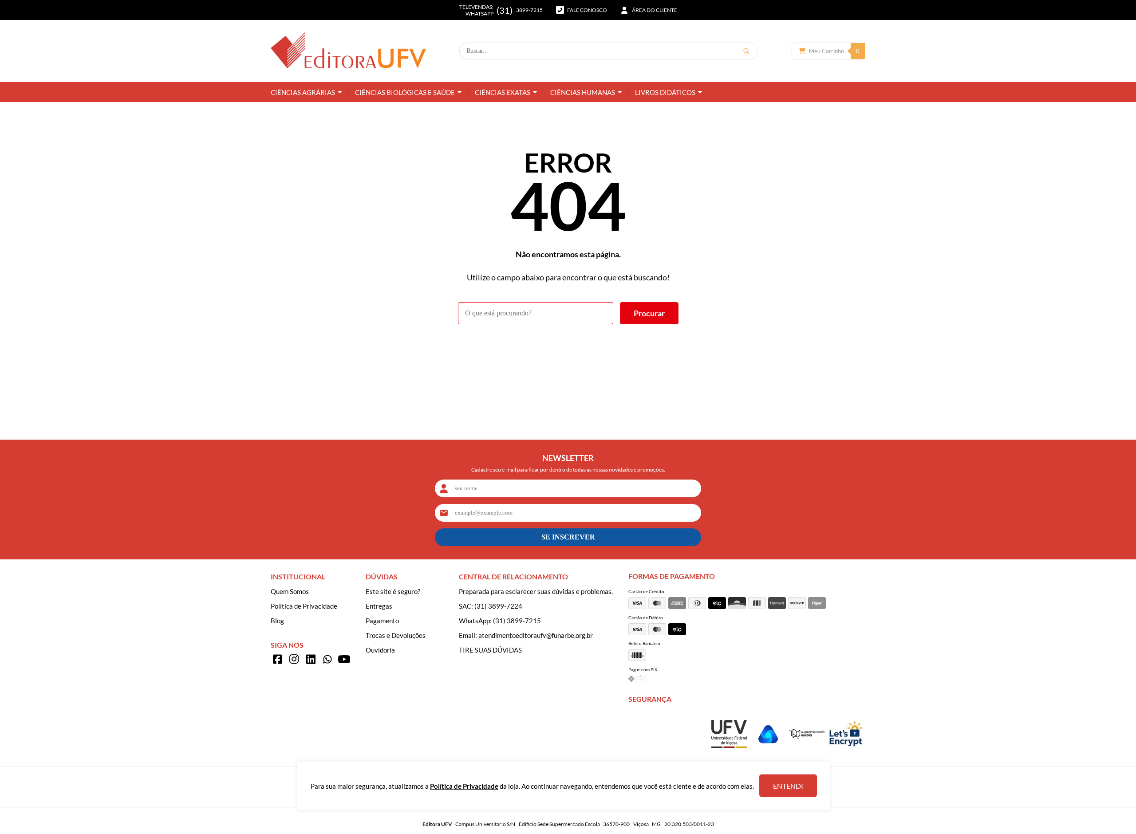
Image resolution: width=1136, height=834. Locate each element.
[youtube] (344, 659)
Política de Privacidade (304, 606)
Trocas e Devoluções (396, 635)
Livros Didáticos (665, 92)
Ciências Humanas (582, 92)
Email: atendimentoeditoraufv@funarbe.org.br (526, 635)
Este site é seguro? (393, 591)
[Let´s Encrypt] (846, 749)
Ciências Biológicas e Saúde (405, 92)
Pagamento (382, 621)
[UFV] (729, 745)
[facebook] (277, 659)
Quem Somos (290, 591)
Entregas (379, 606)
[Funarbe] (768, 749)
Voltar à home (568, 349)
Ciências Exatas (502, 92)
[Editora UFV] (348, 51)
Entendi (788, 786)
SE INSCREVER (568, 537)
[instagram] (294, 659)
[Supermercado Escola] (806, 736)
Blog (277, 621)
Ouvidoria (380, 650)
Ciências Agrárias (303, 92)
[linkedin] (310, 659)
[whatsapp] (327, 659)
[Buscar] (746, 51)
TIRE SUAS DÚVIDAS (490, 650)
